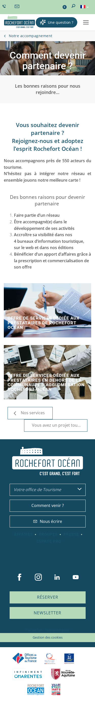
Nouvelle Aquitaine (63, 674)
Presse (71, 534)
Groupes (48, 534)
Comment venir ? (47, 505)
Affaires (23, 534)
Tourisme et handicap (69, 658)
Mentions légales (57, 630)
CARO (35, 689)
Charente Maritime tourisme (28, 674)
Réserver (47, 597)
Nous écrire (51, 521)
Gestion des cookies (48, 637)
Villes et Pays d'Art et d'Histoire (56, 689)
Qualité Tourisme (50, 658)
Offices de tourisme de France (24, 658)
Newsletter (47, 613)
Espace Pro (48, 541)
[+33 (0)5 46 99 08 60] (5, 6)
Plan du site (34, 630)
